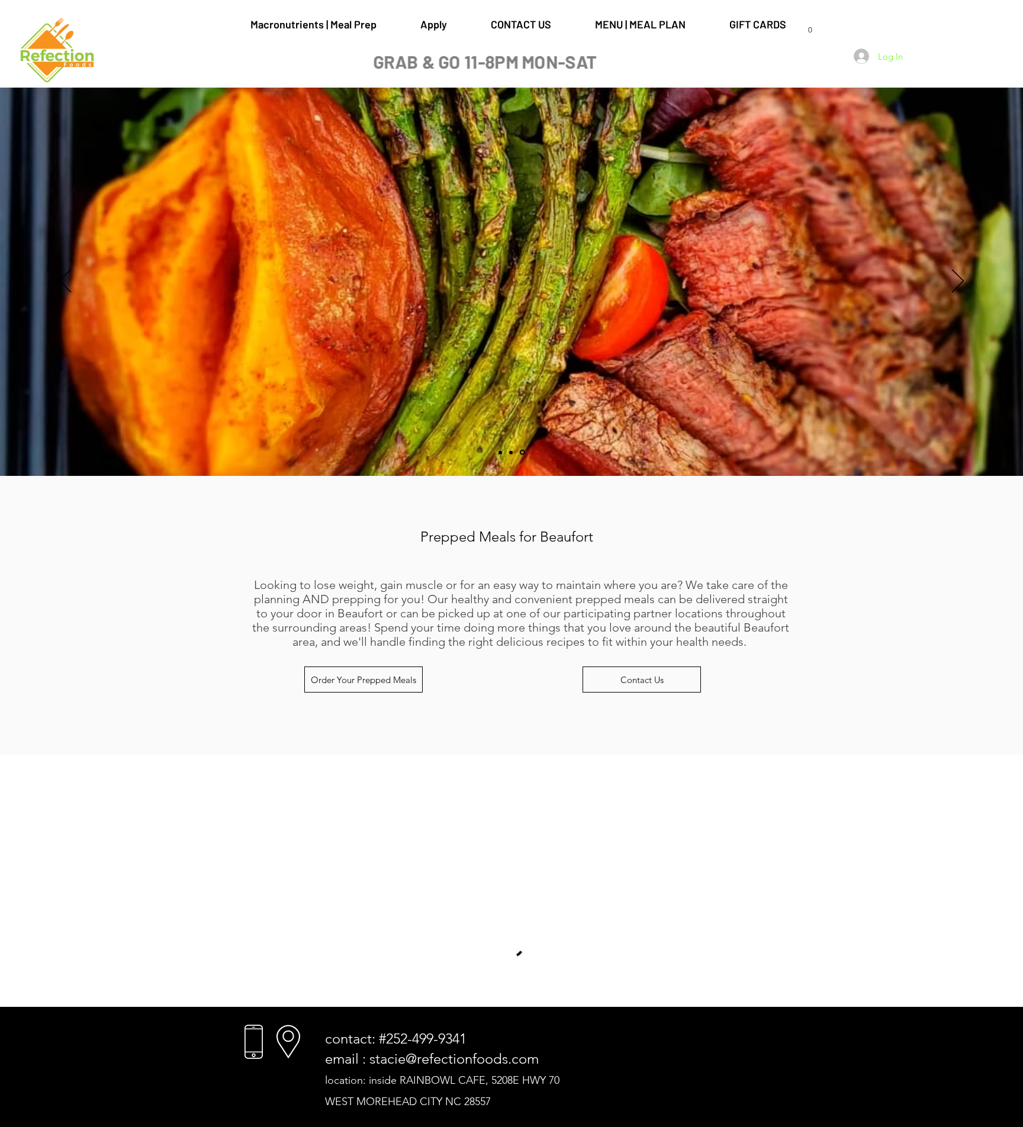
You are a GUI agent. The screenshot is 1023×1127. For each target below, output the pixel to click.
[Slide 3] (523, 452)
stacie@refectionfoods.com (454, 1058)
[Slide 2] (512, 452)
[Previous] (65, 281)
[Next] (958, 281)
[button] (810, 26)
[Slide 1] (501, 452)
